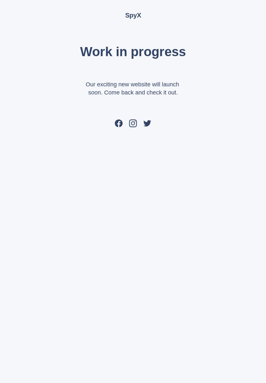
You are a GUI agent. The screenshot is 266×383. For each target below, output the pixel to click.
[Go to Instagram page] (133, 123)
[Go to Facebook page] (119, 123)
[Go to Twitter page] (147, 123)
